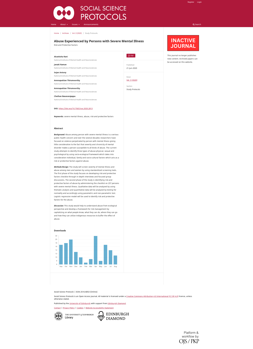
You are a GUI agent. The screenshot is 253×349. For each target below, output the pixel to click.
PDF (132, 55)
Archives (65, 33)
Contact (57, 308)
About (63, 24)
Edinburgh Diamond (117, 303)
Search (197, 24)
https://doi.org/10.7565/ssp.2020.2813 (76, 108)
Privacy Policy (69, 308)
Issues (75, 24)
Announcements (91, 24)
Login (199, 2)
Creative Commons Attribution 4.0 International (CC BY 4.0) (152, 296)
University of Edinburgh (80, 303)
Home (53, 24)
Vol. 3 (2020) (77, 33)
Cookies (80, 308)
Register (191, 2)
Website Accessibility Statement (100, 308)
